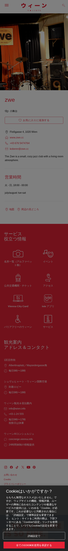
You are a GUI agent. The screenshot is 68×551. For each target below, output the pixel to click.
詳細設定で (34, 535)
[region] (34, 518)
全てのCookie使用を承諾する (34, 545)
